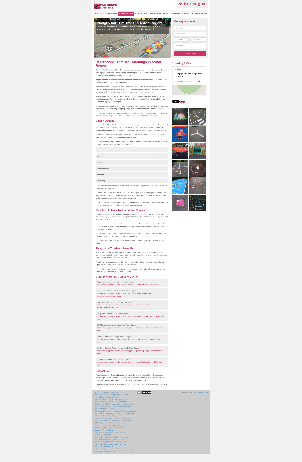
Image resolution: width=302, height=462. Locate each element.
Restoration (175, 14)
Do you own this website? (184, 81)
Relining (166, 14)
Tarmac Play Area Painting (103, 430)
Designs (101, 14)
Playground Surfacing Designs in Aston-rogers (110, 395)
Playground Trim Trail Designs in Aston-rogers (112, 416)
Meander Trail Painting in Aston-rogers (109, 439)
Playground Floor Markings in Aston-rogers (109, 392)
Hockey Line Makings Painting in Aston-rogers (112, 437)
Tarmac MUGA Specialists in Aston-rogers (110, 432)
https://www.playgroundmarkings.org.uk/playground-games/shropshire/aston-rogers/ (128, 284)
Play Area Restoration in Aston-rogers (107, 446)
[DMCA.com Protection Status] (144, 392)
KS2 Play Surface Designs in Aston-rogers (110, 423)
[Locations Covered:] (94, 2)
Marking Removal (155, 14)
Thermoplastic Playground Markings (106, 397)
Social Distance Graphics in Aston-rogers (108, 451)
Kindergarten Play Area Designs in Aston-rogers (113, 406)
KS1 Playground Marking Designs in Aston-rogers (113, 420)
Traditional (186, 14)
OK (199, 81)
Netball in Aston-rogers (103, 435)
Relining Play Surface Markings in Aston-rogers (110, 444)
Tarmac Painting (141, 14)
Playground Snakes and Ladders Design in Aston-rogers (116, 411)
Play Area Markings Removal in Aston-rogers (110, 442)
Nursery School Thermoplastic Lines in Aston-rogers (114, 404)
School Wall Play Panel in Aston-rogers (109, 428)
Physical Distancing (199, 14)
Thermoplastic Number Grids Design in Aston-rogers (114, 418)
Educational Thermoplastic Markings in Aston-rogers (114, 413)
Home (96, 14)
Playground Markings (201, 392)
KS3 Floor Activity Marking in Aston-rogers (110, 425)
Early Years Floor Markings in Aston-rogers (111, 402)
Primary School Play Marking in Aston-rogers (111, 399)
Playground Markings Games (104, 409)
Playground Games (126, 14)
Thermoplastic (111, 14)
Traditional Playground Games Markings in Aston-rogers (114, 449)
